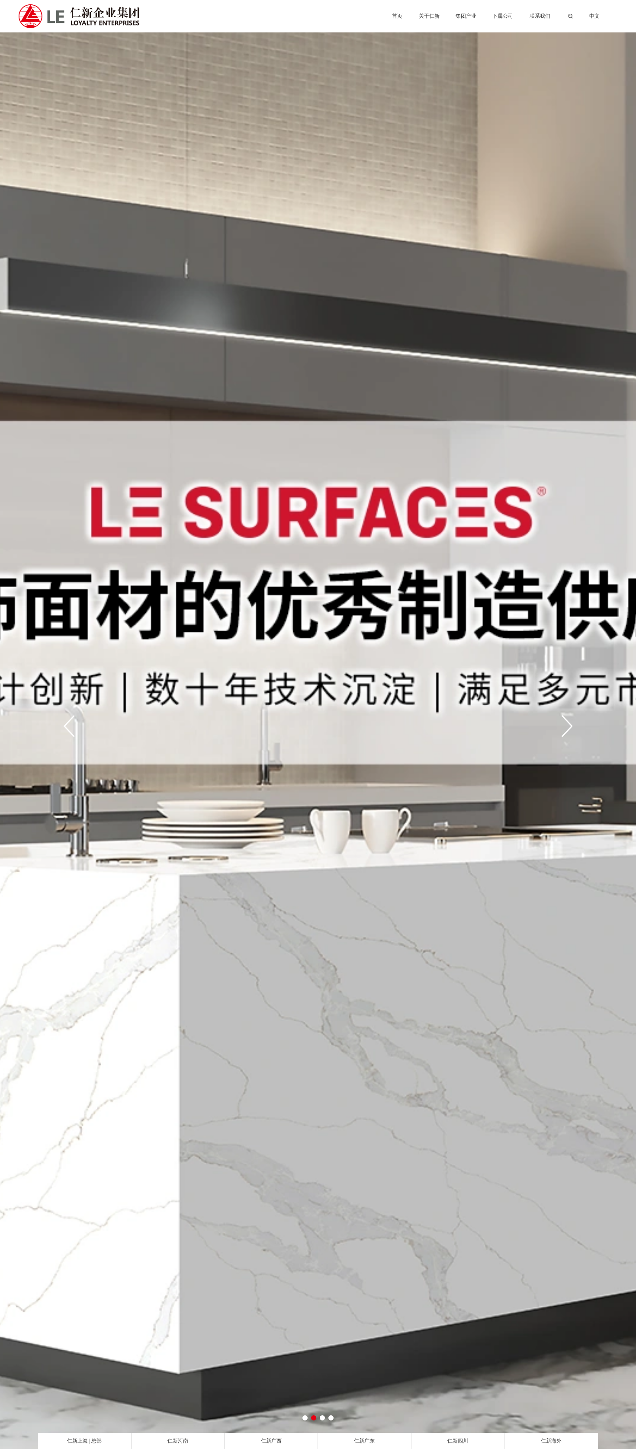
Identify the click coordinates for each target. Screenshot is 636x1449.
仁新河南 (177, 1441)
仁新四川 (457, 1441)
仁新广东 (364, 1441)
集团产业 (466, 16)
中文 (594, 16)
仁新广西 (271, 1441)
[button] (305, 1417)
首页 (397, 16)
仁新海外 (551, 1441)
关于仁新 (429, 16)
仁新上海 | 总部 (84, 1441)
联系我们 (540, 16)
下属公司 (502, 16)
